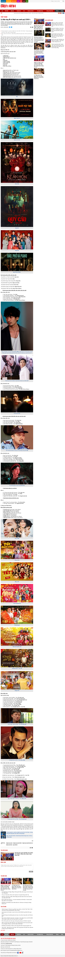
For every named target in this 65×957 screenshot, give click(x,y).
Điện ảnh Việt (9, 844)
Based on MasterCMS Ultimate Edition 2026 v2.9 (9, 955)
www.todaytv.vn (20, 825)
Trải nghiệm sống (40, 10)
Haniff (18, 1)
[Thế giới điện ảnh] (8, 5)
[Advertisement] (41, 6)
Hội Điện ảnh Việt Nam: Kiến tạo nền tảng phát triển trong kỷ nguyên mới (16, 925)
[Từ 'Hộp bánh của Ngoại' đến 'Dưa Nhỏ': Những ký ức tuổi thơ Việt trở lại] (17, 881)
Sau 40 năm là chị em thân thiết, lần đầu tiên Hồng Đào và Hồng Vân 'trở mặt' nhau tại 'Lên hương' (28, 888)
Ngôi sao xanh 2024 (17, 843)
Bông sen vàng (14, 1)
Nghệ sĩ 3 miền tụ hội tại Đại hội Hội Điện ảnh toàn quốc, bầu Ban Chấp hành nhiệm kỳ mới (5, 888)
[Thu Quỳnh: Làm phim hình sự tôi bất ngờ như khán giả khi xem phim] (39, 46)
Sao (24, 10)
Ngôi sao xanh (3, 1)
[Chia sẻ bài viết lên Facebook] (9, 27)
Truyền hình (19, 10)
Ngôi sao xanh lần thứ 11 (28, 843)
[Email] (32, 27)
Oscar (21, 1)
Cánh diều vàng (8, 1)
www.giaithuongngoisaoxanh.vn (7, 826)
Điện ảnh (12, 10)
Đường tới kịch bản (49, 10)
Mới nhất (6, 10)
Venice (27, 1)
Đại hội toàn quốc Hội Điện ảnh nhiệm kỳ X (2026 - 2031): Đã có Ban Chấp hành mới (18, 13)
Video (62, 10)
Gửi (31, 871)
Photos (57, 10)
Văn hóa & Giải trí (31, 10)
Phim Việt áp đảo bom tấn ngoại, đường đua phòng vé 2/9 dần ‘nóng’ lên (16, 920)
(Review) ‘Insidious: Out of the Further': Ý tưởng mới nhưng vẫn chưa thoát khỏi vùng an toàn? (39, 39)
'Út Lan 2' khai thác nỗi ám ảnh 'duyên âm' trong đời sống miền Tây (15, 894)
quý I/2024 (15, 844)
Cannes (24, 1)
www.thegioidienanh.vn (28, 825)
